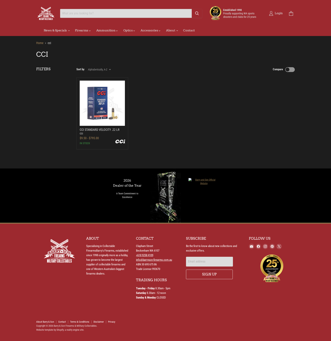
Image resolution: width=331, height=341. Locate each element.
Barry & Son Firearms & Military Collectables (75, 325)
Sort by (80, 69)
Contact (189, 30)
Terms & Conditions (79, 321)
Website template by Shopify (50, 329)
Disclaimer (98, 321)
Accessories (150, 30)
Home (39, 43)
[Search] (197, 13)
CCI (81, 133)
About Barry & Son (45, 321)
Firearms (82, 30)
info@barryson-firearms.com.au (154, 260)
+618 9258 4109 (144, 255)
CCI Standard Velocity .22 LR (100, 130)
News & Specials (56, 30)
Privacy (111, 321)
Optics (128, 30)
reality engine (72, 329)
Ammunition (106, 30)
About (171, 30)
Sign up (209, 274)
